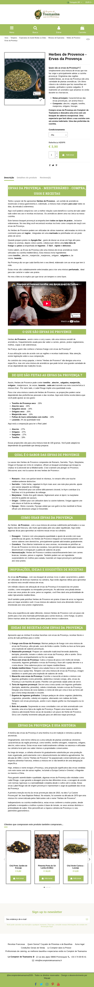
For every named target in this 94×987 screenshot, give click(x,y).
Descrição (9, 177)
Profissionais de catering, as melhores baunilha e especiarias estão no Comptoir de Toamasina (46, 951)
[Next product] (88, 39)
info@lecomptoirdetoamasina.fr (48, 960)
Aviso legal (79, 944)
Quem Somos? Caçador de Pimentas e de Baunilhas (50, 944)
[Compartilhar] (49, 165)
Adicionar (70, 155)
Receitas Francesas (16, 944)
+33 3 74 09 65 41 (78, 957)
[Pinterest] (56, 165)
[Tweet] (53, 165)
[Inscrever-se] (87, 919)
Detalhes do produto (27, 177)
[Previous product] (87, 39)
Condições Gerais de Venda (33, 948)
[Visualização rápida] (18, 861)
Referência (53, 142)
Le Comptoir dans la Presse (59, 948)
